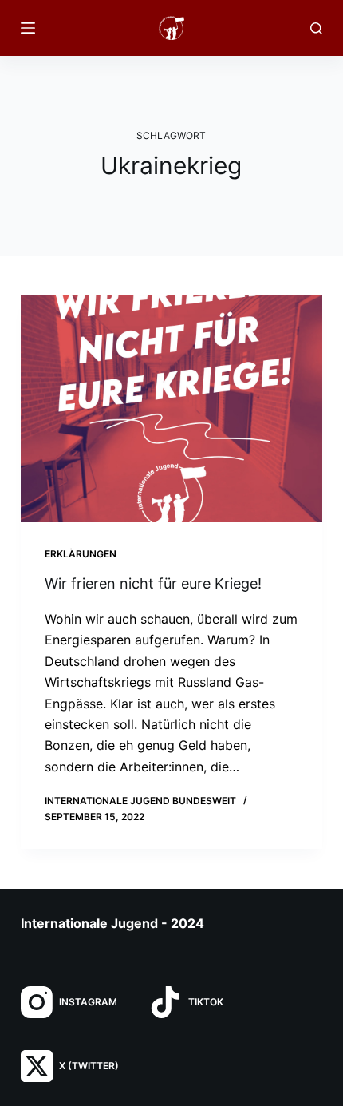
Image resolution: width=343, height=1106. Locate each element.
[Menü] (28, 28)
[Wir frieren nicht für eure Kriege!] (171, 408)
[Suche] (316, 28)
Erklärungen (80, 554)
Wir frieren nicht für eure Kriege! (153, 583)
